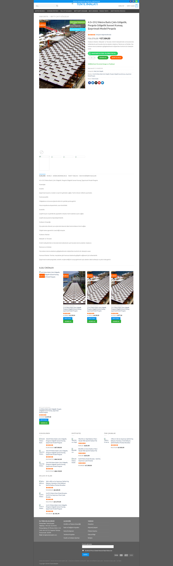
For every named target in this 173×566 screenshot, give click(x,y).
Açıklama (42, 176)
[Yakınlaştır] (41, 152)
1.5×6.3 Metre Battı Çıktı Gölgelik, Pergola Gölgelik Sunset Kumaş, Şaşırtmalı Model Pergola (96, 309)
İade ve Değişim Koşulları (87, 176)
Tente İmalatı (95, 78)
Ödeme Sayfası (92, 531)
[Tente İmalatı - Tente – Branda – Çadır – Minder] (86, 6)
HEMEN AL (103, 57)
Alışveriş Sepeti (92, 527)
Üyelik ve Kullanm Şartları (72, 538)
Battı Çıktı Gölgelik (80, 11)
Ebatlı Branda (93, 11)
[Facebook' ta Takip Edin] (130, 1)
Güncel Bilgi (91, 534)
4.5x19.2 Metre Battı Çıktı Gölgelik (101, 74)
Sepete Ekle (116, 57)
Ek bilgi (49, 176)
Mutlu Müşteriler (75, 26)
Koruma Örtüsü (52, 11)
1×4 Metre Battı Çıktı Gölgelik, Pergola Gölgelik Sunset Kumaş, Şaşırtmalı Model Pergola (50, 410)
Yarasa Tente (103, 11)
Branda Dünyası (75, 29)
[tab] (42, 176)
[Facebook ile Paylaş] (89, 82)
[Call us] (136, 1)
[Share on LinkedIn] (102, 82)
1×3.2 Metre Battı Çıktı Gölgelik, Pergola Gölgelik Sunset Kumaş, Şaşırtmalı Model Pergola (72, 309)
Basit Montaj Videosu (118, 11)
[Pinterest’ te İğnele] (99, 82)
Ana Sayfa (43, 17)
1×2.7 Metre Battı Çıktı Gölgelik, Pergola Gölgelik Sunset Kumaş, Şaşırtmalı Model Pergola (120, 309)
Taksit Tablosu (73, 176)
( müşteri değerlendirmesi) (103, 34)
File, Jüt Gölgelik (66, 11)
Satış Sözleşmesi (69, 531)
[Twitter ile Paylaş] (92, 82)
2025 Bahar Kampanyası (77, 22)
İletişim (90, 538)
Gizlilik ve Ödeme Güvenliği (72, 524)
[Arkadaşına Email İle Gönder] (96, 82)
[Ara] (57, 5)
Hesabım (91, 524)
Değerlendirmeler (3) (60, 176)
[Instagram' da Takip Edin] (133, 1)
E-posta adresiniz (87, 544)
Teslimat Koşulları (69, 534)
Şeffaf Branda (40, 11)
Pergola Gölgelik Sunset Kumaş (118, 74)
